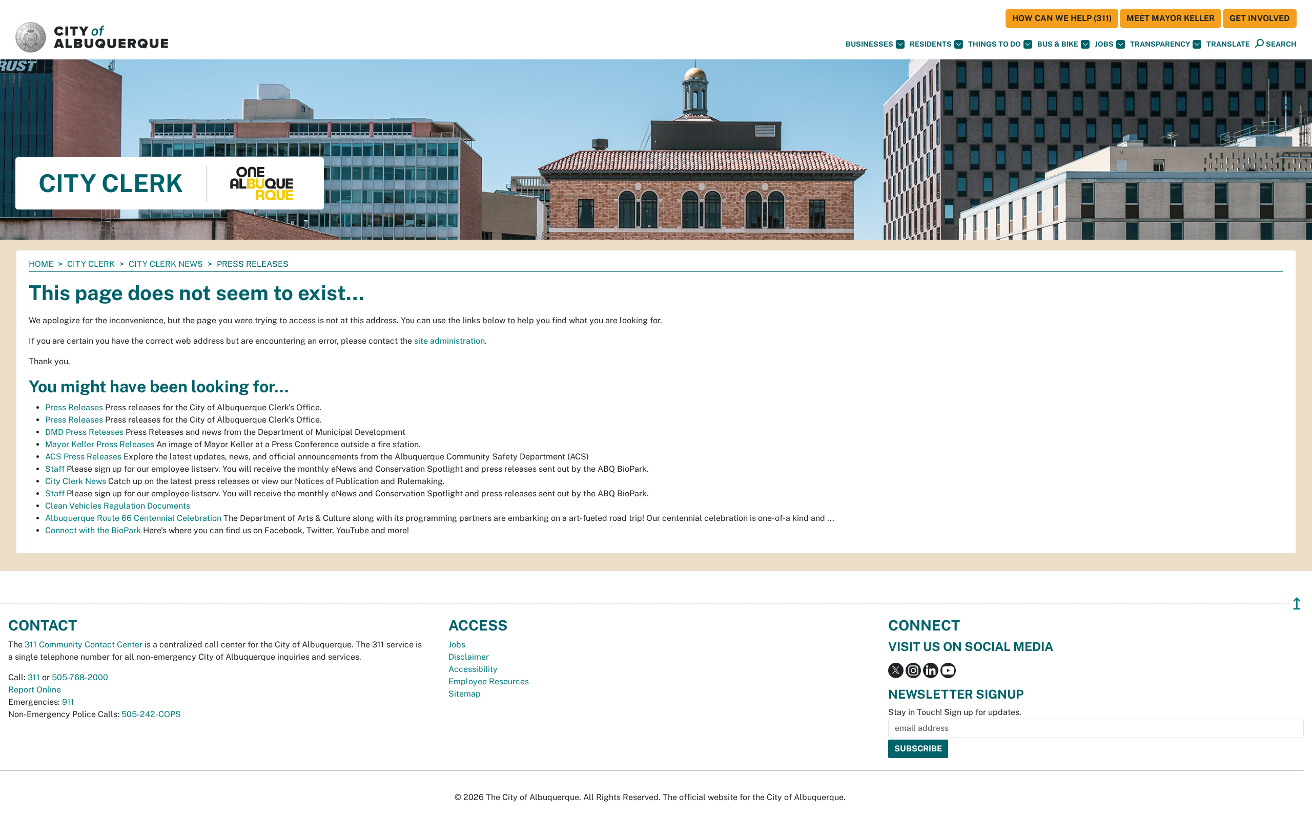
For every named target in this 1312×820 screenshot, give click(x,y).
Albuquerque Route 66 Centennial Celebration (133, 518)
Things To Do (994, 44)
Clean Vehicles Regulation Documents (117, 506)
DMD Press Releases (84, 432)
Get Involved (1259, 18)
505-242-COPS (151, 714)
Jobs (1104, 44)
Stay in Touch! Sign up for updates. (954, 712)
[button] (1228, 44)
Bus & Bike (1057, 44)
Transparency (1160, 44)
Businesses (869, 44)
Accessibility (473, 669)
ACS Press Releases (83, 456)
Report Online (34, 690)
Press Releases (74, 407)
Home (41, 264)
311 (34, 677)
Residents (931, 44)
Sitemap (464, 694)
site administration (449, 341)
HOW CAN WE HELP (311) (1062, 18)
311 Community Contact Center (83, 644)
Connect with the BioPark (93, 530)
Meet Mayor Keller (1170, 18)
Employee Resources (488, 681)
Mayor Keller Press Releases (99, 444)
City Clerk (91, 264)
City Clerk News (166, 264)
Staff (55, 469)
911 (68, 702)
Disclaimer (468, 657)
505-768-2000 (80, 677)
